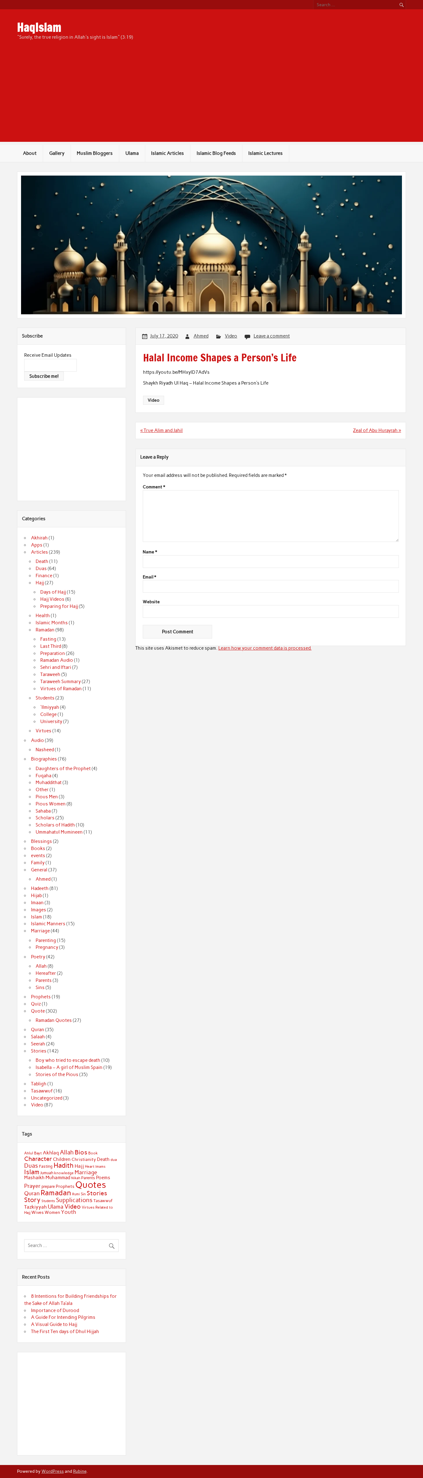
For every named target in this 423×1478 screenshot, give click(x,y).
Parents (44, 980)
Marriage (40, 931)
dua (114, 1160)
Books (38, 848)
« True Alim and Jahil (161, 430)
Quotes (90, 1184)
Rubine (79, 1471)
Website (151, 602)
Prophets (41, 997)
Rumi (76, 1194)
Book (93, 1153)
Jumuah (46, 1173)
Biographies (44, 759)
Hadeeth (40, 888)
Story (32, 1200)
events (38, 855)
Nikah (75, 1178)
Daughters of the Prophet (63, 768)
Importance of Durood (55, 1310)
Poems (103, 1177)
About (30, 153)
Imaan (37, 902)
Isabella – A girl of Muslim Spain (69, 1067)
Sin (83, 1194)
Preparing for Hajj (59, 606)
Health (43, 615)
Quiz (36, 1004)
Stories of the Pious (57, 1074)
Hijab (36, 895)
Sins (40, 987)
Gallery (56, 153)
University (51, 721)
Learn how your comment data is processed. (265, 648)
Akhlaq (51, 1153)
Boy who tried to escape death (68, 1060)
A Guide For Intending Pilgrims (63, 1317)
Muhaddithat (49, 782)
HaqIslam (39, 27)
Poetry (38, 957)
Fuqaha (43, 775)
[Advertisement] (211, 98)
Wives (37, 1212)
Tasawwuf (42, 1091)
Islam (36, 917)
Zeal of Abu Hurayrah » (377, 430)
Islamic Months (52, 623)
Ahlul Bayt (33, 1153)
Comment (154, 487)
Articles (39, 552)
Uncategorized (46, 1098)
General (39, 870)
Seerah (38, 1044)
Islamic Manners (48, 923)
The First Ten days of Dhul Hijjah (65, 1331)
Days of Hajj (53, 592)
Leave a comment (272, 336)
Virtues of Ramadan (61, 688)
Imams (100, 1167)
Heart (89, 1166)
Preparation (52, 653)
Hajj (40, 583)
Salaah (38, 1037)
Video (231, 336)
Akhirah (39, 538)
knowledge (64, 1173)
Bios (81, 1152)
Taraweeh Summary (60, 681)
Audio (37, 740)
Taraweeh (50, 674)
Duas (41, 568)
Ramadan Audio (56, 660)
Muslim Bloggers (95, 153)
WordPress (52, 1471)
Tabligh (38, 1084)
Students (45, 698)
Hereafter (46, 973)
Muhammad (58, 1177)
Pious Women (51, 804)
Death (42, 561)
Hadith (64, 1165)
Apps (36, 545)
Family (38, 862)
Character (38, 1158)
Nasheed (45, 749)
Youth (68, 1212)
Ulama (132, 153)
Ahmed (201, 336)
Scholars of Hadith (55, 825)
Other (42, 789)
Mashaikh (34, 1177)
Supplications (74, 1200)
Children (62, 1159)
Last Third (50, 646)
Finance (44, 575)
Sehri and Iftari (55, 667)
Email (149, 577)
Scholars (45, 818)
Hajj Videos (52, 599)
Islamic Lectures (265, 153)
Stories (38, 1051)
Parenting (46, 940)
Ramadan (45, 630)
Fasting (48, 639)
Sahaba (43, 811)
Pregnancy (47, 947)
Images (38, 910)
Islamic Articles (167, 153)
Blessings (41, 841)
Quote (38, 1011)
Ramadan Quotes (54, 1020)
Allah (41, 966)
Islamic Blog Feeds (216, 153)
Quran (37, 1029)
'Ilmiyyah (49, 707)
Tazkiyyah (35, 1207)
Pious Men (47, 797)
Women (52, 1212)
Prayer (32, 1186)
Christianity (84, 1159)
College (48, 714)
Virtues (43, 731)
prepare (48, 1186)
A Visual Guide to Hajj (54, 1324)
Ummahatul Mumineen (59, 832)
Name (150, 552)
